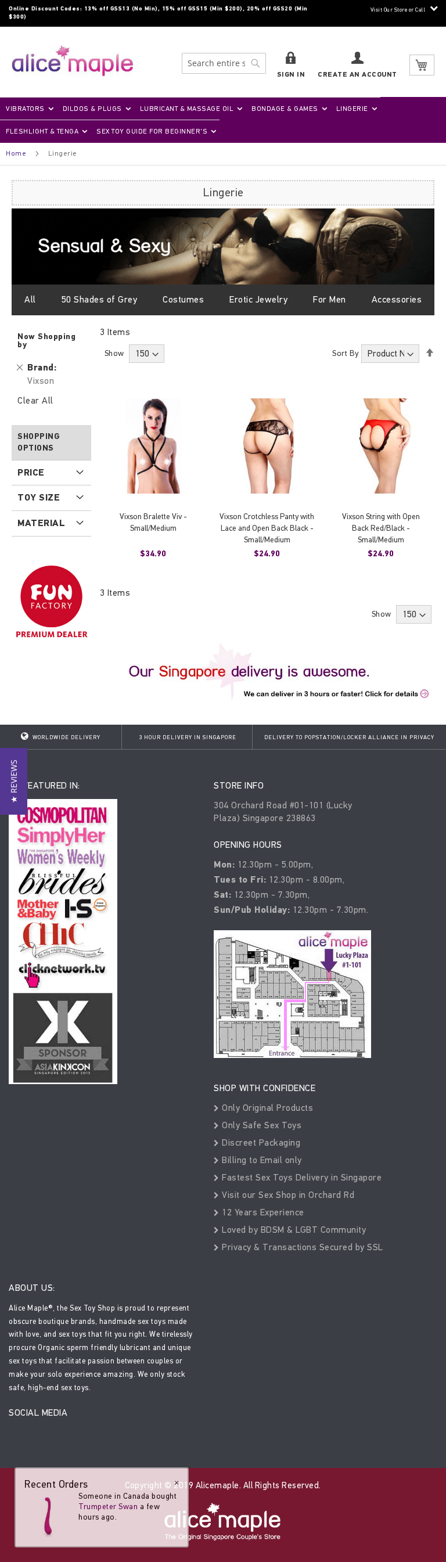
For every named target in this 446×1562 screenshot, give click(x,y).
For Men (329, 299)
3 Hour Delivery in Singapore (187, 737)
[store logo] (73, 60)
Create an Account (357, 74)
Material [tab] (41, 523)
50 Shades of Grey (100, 299)
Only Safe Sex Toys (260, 1125)
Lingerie (352, 109)
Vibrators (25, 109)
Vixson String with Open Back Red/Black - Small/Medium (381, 528)
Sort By (345, 353)
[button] (13, 781)
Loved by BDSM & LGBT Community (293, 1229)
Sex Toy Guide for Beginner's (151, 131)
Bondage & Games (284, 109)
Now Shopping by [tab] (46, 341)
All (30, 299)
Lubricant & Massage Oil (187, 109)
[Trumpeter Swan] (47, 1514)
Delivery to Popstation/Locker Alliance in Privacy (349, 737)
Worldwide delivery (65, 737)
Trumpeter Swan (108, 1506)
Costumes (183, 299)
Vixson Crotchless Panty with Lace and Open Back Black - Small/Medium (267, 528)
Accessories (397, 299)
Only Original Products (266, 1107)
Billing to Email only (261, 1159)
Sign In (291, 74)
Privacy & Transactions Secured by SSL (301, 1247)
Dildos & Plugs (92, 109)
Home (16, 153)
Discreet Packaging (260, 1142)
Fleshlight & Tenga (42, 131)
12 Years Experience (262, 1212)
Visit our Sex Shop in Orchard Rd (287, 1194)
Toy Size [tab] (38, 497)
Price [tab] (31, 472)
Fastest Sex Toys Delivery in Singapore (301, 1177)
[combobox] (224, 63)
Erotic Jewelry (258, 299)
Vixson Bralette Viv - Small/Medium (153, 522)
